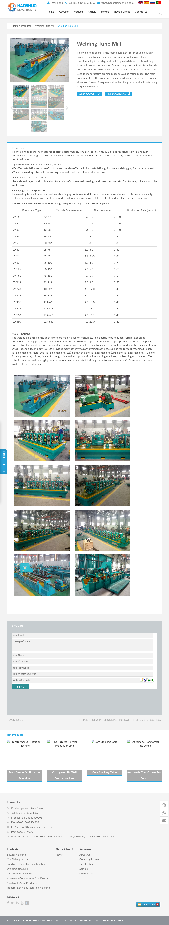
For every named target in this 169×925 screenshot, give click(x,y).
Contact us (141, 11)
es (108, 920)
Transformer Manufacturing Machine (28, 888)
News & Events (122, 11)
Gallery (92, 11)
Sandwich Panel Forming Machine (26, 864)
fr (112, 920)
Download (56, 3)
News (59, 854)
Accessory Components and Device (27, 878)
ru (116, 920)
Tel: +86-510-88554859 (81, 3)
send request (88, 94)
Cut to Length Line (17, 859)
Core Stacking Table (104, 772)
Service (105, 11)
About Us (64, 11)
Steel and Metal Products (22, 883)
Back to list (16, 720)
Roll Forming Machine (19, 873)
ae (123, 920)
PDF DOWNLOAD (117, 94)
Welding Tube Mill (45, 26)
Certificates (86, 864)
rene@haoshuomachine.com (117, 3)
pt (119, 920)
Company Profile (89, 859)
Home (51, 11)
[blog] (27, 903)
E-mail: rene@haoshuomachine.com (105, 720)
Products (78, 11)
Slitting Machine (16, 854)
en (104, 920)
